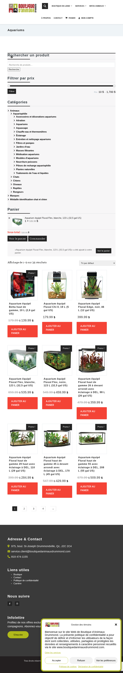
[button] (115, 624)
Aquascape (22, 128)
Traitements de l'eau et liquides (32, 173)
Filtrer (12, 91)
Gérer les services (53, 652)
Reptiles (17, 188)
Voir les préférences (106, 660)
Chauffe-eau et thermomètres (31, 131)
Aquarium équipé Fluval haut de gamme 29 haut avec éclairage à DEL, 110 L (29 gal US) (22, 464)
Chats (16, 177)
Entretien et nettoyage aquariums (33, 139)
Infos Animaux (96, 6)
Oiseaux (17, 184)
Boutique (18, 574)
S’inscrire (18, 634)
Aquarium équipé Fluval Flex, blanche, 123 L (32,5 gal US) (53, 218)
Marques (14, 195)
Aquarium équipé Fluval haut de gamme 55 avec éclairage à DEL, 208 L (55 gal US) (91, 464)
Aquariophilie (20, 113)
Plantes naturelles (25, 169)
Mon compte (87, 18)
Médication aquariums (27, 154)
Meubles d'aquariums (27, 158)
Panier (72, 18)
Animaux (14, 110)
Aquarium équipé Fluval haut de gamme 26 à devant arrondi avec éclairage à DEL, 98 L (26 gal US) (91, 387)
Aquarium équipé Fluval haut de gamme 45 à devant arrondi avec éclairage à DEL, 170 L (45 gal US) (57, 465)
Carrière (17, 583)
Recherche (14, 69)
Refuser (81, 660)
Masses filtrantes (25, 150)
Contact (58, 18)
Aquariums (22, 124)
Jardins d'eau (23, 146)
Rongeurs (18, 192)
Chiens (16, 180)
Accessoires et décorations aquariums (36, 116)
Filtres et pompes (25, 143)
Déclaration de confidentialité (90, 666)
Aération (20, 120)
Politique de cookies (68, 666)
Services (79, 6)
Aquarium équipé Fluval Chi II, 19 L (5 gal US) (56, 307)
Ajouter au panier (18, 331)
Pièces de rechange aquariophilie (33, 165)
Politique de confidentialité (26, 580)
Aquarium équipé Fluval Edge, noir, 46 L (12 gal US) (91, 307)
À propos (46, 18)
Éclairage (21, 135)
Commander (37, 238)
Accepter (56, 660)
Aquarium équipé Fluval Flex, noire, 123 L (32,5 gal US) (56, 382)
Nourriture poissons (26, 162)
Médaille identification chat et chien (28, 199)
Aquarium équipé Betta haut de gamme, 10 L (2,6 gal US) (22, 308)
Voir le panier (17, 238)
